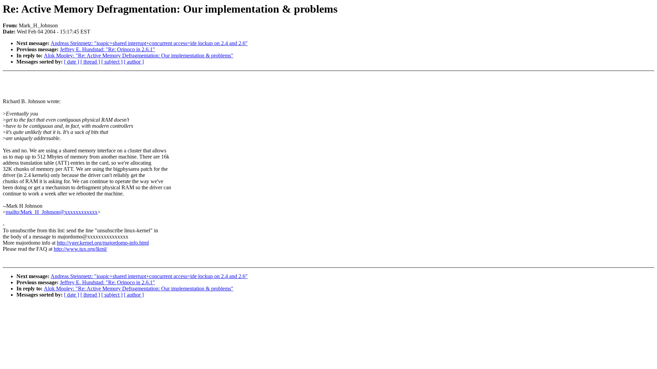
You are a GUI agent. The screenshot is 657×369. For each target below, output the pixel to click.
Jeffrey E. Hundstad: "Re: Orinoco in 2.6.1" (107, 49)
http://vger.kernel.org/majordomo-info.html (103, 243)
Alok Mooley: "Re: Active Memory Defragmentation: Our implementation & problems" (138, 55)
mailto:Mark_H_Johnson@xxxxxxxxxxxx (52, 212)
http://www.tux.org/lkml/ (80, 249)
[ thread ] (90, 62)
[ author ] (134, 62)
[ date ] (71, 62)
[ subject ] (112, 62)
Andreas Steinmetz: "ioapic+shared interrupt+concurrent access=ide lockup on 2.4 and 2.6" (149, 43)
